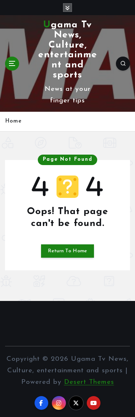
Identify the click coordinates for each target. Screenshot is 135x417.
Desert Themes (89, 382)
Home (13, 121)
